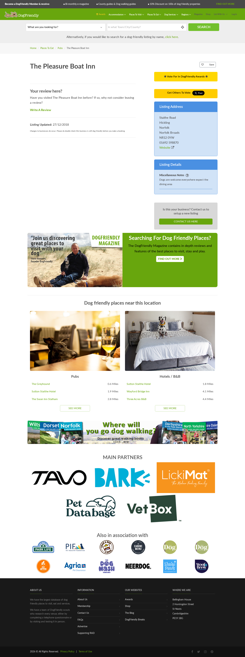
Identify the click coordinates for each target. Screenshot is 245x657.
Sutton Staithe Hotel (44, 391)
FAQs (80, 620)
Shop (208, 14)
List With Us (219, 14)
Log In (234, 14)
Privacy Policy (67, 652)
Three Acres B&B (136, 399)
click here (171, 37)
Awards (101, 14)
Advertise (82, 626)
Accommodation (116, 15)
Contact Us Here (186, 221)
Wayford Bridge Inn (138, 391)
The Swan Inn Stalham (45, 399)
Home (33, 48)
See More (75, 408)
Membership (84, 606)
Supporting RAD (86, 633)
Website (165, 147)
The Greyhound (41, 384)
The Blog (129, 613)
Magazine (198, 14)
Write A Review (40, 110)
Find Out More (225, 4)
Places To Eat (153, 15)
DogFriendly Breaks (135, 620)
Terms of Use (85, 652)
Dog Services (170, 15)
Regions (185, 15)
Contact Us (83, 613)
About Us (82, 599)
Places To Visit (135, 15)
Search (203, 27)
